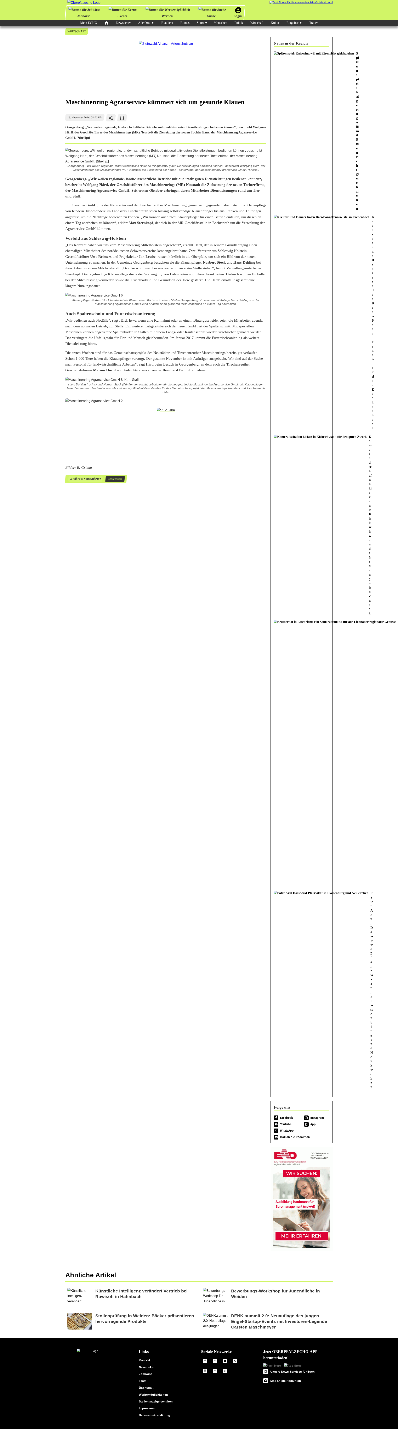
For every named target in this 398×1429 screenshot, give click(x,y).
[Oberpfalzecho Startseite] (84, 2)
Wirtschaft (256, 22)
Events (122, 16)
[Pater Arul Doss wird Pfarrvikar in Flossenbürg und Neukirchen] (301, 990)
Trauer (313, 22)
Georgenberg (115, 478)
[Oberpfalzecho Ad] (301, 3)
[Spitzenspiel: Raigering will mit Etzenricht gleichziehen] (301, 131)
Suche (211, 16)
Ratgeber (292, 22)
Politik (238, 22)
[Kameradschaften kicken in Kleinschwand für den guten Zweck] (301, 525)
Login (237, 16)
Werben (167, 16)
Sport (200, 22)
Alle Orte (144, 22)
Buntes (184, 22)
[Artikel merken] (122, 117)
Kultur (275, 22)
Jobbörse (83, 16)
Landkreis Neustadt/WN (85, 479)
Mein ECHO (88, 22)
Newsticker (123, 22)
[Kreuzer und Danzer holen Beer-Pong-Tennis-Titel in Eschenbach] (301, 323)
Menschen (220, 22)
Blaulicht (167, 22)
